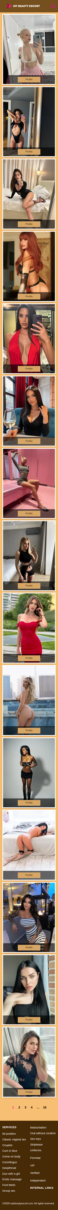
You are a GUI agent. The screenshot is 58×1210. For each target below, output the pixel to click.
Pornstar (35, 1157)
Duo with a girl (11, 1173)
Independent (38, 1180)
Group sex (8, 1190)
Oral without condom (43, 1133)
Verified (34, 1173)
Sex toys (35, 1138)
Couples (7, 1145)
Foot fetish (8, 1185)
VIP (32, 1165)
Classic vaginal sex (14, 1139)
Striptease (36, 1144)
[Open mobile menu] (53, 6)
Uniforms (35, 1150)
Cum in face (9, 1150)
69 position (9, 1133)
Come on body (11, 1156)
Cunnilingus (9, 1162)
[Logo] (25, 6)
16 (44, 1107)
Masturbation (38, 1127)
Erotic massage (11, 1179)
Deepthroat (9, 1168)
